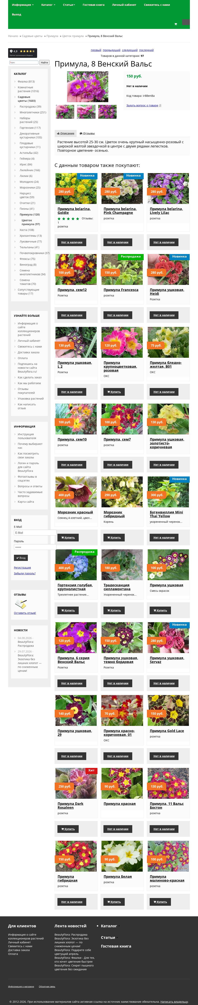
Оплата (23, 358)
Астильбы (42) (29, 153)
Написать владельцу (174, 1001)
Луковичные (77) (31, 241)
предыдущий (111, 50)
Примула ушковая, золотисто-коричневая (167, 443)
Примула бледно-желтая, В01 (166, 364)
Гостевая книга (116, 946)
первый (96, 50)
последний (146, 50)
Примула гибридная (68, 878)
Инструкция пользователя (27, 436)
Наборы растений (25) (29, 120)
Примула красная (120, 803)
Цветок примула (73, 36)
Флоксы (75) (27, 259)
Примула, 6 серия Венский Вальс (74, 660)
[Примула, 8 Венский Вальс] (87, 86)
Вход (22, 558)
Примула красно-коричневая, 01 (119, 732)
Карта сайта (26, 501)
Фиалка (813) (26, 81)
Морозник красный (75, 512)
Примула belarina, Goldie (74, 210)
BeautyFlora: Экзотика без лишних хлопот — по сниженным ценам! (30, 663)
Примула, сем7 (117, 439)
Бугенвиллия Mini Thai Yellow (166, 514)
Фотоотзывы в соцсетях (27, 478)
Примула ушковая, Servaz (167, 660)
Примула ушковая (166, 585)
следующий (130, 50)
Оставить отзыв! (25, 613)
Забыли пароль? (25, 573)
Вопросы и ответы (30, 486)
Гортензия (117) (30, 128)
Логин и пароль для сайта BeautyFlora (28, 467)
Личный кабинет (29, 341)
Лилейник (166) (30, 170)
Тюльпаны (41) (29, 247)
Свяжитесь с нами (30, 346)
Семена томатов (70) (28, 282)
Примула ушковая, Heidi (167, 291)
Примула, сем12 (72, 289)
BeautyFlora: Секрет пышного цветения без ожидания (74, 967)
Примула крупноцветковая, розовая (120, 366)
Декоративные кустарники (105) (31, 135)
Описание (67, 133)
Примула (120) (30, 214)
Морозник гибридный (114, 514)
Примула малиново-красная (167, 878)
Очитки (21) (27, 203)
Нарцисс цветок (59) (27, 195)
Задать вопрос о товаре (142, 105)
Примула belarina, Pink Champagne (120, 210)
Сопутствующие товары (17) (28, 291)
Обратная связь (47, 986)
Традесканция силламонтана (117, 587)
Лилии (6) (26, 176)
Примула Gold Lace (167, 730)
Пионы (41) (27, 208)
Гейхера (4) (27, 158)
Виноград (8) (28, 264)
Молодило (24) (29, 181)
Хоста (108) (27, 230)
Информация (22, 5)
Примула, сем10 (72, 439)
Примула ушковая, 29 (75, 732)
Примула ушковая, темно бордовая (121, 660)
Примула (52, 36)
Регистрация (22, 567)
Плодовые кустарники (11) (30, 145)
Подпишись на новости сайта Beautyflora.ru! (27, 367)
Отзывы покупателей (26, 391)
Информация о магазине (21, 986)
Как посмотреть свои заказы (28, 455)
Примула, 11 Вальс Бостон (167, 805)
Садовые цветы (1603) (27, 99)
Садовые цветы (32, 36)
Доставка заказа (28, 352)
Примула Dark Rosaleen (70, 805)
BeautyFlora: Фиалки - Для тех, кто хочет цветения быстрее (75, 959)
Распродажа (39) (30, 106)
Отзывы (88, 133)
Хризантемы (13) (31, 235)
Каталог (47, 5)
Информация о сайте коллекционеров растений (29, 329)
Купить (115, 392)
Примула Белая (118, 876)
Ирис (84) (26, 164)
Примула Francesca (121, 289)
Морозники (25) (30, 187)
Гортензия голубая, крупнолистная (75, 587)
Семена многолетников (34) (32, 272)
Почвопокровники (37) (35, 253)
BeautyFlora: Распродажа (26, 643)
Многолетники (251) (33, 112)
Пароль (19, 541)
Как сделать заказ (30, 377)
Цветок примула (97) (31, 222)
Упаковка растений (31, 398)
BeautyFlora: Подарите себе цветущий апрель (73, 952)
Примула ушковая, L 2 (75, 364)
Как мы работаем (29, 383)
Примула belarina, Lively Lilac (166, 210)
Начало (13, 36)
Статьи (68, 5)
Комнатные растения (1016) (28, 89)
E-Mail (18, 527)
